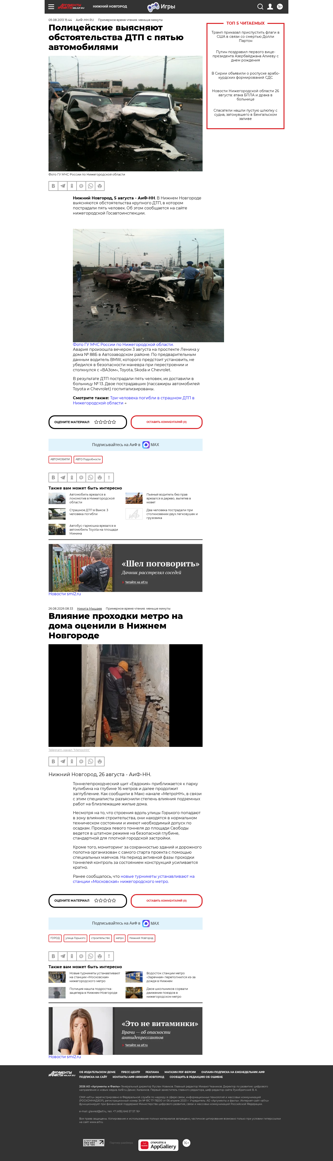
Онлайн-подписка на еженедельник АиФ (233, 1072)
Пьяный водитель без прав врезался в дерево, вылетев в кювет (169, 498)
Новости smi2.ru (65, 594)
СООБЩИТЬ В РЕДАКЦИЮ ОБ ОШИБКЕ (196, 1077)
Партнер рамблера (121, 1142)
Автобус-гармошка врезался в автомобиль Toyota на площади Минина (93, 529)
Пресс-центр (130, 1072)
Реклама (152, 1072)
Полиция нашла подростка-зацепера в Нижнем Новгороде (93, 991)
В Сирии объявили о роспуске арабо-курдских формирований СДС (246, 75)
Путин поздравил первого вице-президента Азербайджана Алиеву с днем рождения (246, 56)
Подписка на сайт (93, 1077)
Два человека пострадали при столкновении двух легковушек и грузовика (172, 514)
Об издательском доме (97, 1072)
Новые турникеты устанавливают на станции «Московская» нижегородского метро (94, 977)
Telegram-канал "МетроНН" (69, 750)
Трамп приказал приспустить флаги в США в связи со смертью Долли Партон (246, 36)
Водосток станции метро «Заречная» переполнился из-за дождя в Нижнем (171, 977)
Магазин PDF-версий (180, 1072)
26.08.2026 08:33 (61, 608)
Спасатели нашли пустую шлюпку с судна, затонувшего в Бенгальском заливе (245, 114)
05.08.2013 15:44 (60, 20)
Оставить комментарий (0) (167, 422)
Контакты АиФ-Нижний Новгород (138, 1077)
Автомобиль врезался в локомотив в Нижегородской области (92, 498)
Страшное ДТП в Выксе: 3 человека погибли (88, 512)
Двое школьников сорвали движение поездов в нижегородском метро (167, 992)
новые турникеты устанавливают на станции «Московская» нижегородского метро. (134, 879)
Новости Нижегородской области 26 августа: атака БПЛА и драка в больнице (245, 95)
